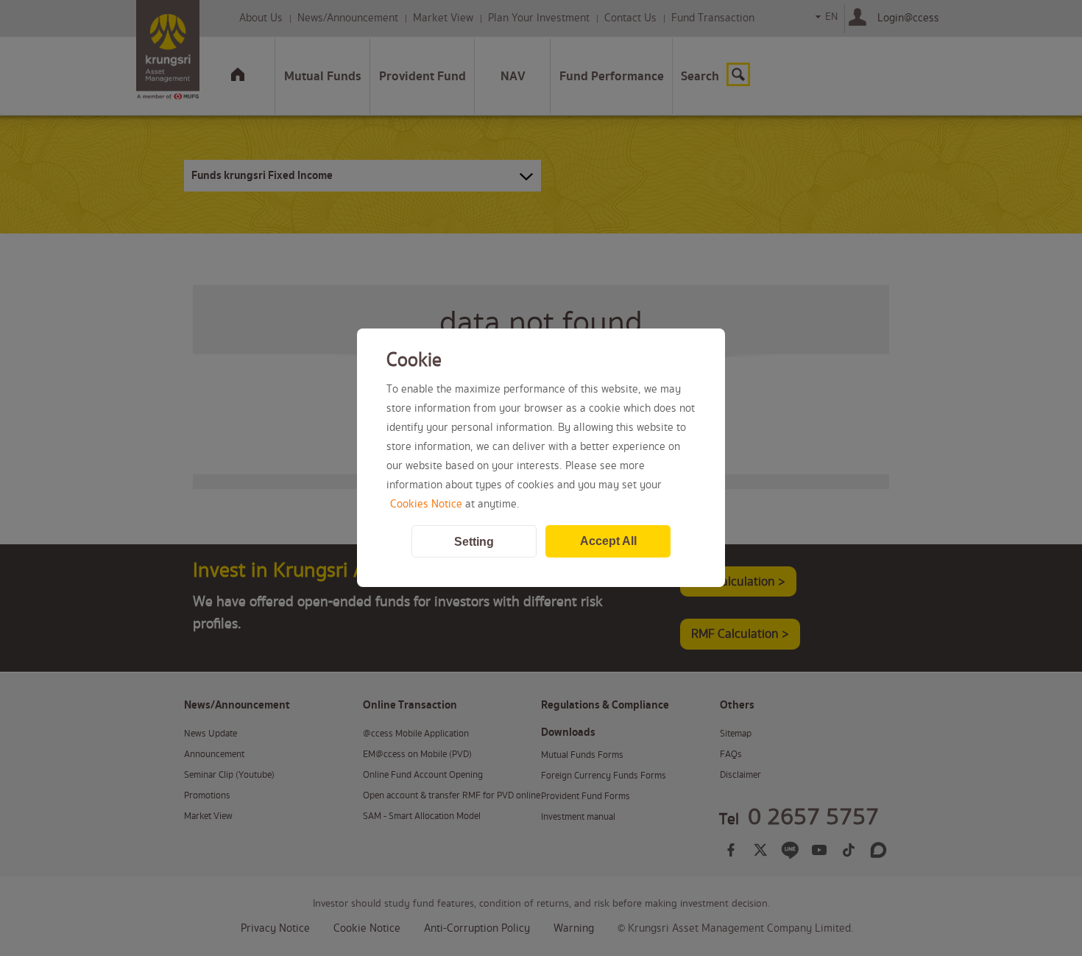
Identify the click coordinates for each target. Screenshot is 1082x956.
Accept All (608, 541)
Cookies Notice (426, 504)
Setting (474, 541)
